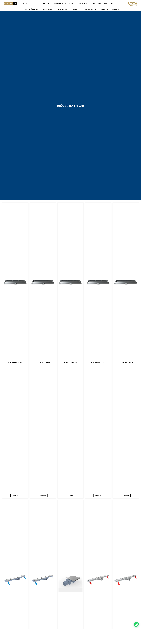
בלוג (93, 3)
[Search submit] (15, 3)
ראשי (112, 3)
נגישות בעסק (47, 3)
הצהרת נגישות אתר (60, 3)
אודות (99, 3)
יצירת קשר (72, 3)
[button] (103, 9)
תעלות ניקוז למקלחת (70, 105)
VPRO (106, 3)
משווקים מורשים (84, 3)
